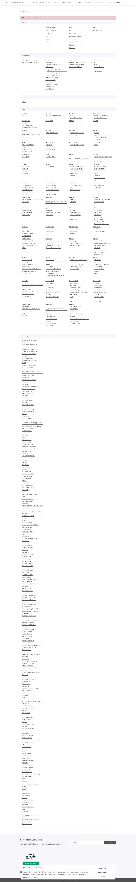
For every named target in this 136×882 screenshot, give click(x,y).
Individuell (96, 132)
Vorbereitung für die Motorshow (78, 229)
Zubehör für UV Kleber (75, 69)
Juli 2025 (71, 120)
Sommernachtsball (99, 201)
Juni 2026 (24, 113)
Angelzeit (96, 283)
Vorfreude (48, 328)
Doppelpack (49, 210)
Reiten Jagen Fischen (75, 212)
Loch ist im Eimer (74, 283)
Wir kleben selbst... (99, 229)
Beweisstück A (50, 287)
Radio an (24, 315)
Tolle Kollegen (73, 241)
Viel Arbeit (72, 262)
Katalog (48, 39)
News (109, 2)
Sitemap (71, 45)
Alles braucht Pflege (75, 214)
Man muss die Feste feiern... (101, 224)
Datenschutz (34, 877)
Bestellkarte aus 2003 (51, 205)
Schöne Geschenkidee (76, 118)
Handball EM (25, 287)
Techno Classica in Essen (76, 264)
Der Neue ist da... (50, 156)
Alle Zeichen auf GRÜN (28, 187)
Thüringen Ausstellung (100, 166)
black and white (98, 212)
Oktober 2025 (49, 120)
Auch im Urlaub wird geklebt (53, 247)
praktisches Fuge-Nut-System (54, 241)
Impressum (26, 877)
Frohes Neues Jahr (27, 151)
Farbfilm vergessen (27, 289)
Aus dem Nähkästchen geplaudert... (79, 319)
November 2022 (73, 226)
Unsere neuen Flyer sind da (53, 269)
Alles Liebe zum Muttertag (29, 271)
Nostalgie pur (26, 166)
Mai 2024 (24, 164)
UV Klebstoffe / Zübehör (52, 84)
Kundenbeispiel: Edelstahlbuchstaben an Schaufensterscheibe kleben (79, 159)
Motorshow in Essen (75, 287)
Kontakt (24, 194)
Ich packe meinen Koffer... (77, 123)
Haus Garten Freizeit (99, 177)
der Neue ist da (74, 233)
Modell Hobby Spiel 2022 (28, 241)
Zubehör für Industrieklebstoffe (54, 64)
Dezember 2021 (50, 281)
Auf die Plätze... (98, 301)
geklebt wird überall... (99, 159)
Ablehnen (102, 876)
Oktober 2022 (96, 226)
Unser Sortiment (98, 285)
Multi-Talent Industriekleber (53, 115)
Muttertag (25, 168)
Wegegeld (72, 199)
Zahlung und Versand (75, 36)
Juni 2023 (95, 197)
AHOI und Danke (50, 149)
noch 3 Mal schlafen (27, 233)
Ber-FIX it (48, 278)
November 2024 (73, 142)
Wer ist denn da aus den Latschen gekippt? (55, 308)
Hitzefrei (48, 321)
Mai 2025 (24, 130)
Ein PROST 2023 (26, 236)
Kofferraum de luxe (27, 291)
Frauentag (72, 175)
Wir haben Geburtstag (99, 219)
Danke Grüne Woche (27, 229)
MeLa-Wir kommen (27, 311)
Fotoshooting (97, 290)
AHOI (71, 296)
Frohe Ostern (49, 214)
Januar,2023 (25, 226)
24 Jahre (96, 173)
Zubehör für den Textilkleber (77, 62)
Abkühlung (73, 201)
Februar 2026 (72, 113)
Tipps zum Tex (26, 214)
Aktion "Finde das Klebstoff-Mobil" (55, 262)
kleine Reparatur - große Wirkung (31, 308)
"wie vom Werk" (74, 308)
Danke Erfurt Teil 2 (75, 173)
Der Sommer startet (99, 123)
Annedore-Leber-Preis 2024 (77, 171)
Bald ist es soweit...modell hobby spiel (32, 199)
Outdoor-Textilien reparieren (29, 62)
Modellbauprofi (98, 287)
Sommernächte (50, 259)
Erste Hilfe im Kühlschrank (77, 144)
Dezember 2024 (50, 142)
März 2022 (72, 257)
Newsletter (48, 42)
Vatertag (24, 171)
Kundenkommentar (75, 189)
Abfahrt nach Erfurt (99, 210)
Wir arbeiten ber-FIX (27, 192)
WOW (95, 273)
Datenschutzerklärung (47, 843)
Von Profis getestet (75, 323)
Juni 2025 (95, 120)
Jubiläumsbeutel (50, 243)
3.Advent (48, 290)
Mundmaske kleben (51, 27)
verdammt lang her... (28, 294)
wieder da (48, 264)
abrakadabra (73, 311)
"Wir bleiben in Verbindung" (29, 340)
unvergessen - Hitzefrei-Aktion (102, 199)
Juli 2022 (71, 238)
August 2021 (49, 304)
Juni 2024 (95, 154)
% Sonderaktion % (98, 71)
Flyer (47, 36)
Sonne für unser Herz (75, 147)
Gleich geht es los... (75, 294)
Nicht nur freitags (74, 290)
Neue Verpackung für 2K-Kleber (54, 245)
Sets (95, 62)
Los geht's (25, 147)
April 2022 (48, 257)
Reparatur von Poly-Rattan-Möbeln (103, 156)
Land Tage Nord (50, 316)
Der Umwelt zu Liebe (99, 231)
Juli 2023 (71, 197)
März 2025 (72, 130)
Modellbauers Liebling (76, 266)
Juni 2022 (95, 238)
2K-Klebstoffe (49, 67)
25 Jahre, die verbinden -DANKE (102, 135)
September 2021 (26, 304)
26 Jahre (72, 115)
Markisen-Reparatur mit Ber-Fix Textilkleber (77, 315)
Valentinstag (97, 175)
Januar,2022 (25, 281)
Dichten (96, 60)
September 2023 (26, 197)
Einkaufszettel (97, 259)
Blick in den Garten (27, 212)
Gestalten (96, 69)
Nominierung (73, 135)
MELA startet (25, 156)
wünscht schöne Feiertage (53, 229)
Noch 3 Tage (25, 231)
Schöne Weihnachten (51, 147)
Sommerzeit (73, 210)
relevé (71, 301)
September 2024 (26, 154)
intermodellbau (50, 166)
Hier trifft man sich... (75, 245)
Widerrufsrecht (73, 39)
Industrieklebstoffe (51, 62)
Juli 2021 (71, 304)
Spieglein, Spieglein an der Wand (78, 292)
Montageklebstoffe (50, 80)
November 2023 (73, 183)
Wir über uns (49, 33)
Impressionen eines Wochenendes (55, 275)
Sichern (96, 64)
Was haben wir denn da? (76, 243)
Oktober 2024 (96, 142)
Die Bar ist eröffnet (75, 204)
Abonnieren (110, 842)
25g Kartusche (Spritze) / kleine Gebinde (55, 69)
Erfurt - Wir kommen (99, 168)
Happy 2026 (25, 123)
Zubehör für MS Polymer (75, 67)
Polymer (96, 180)
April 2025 (48, 130)
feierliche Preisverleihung (77, 132)
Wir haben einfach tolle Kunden (102, 241)
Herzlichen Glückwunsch (52, 189)
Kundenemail (97, 262)
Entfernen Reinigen (99, 67)
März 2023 (72, 208)
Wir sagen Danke (26, 185)
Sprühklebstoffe (50, 89)
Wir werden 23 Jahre (99, 221)
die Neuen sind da (98, 161)
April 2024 (48, 164)
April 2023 (48, 208)
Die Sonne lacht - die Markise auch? (31, 269)
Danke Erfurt (73, 219)
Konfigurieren (102, 872)
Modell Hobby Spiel (99, 299)
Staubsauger (25, 262)
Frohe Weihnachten (27, 125)
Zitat (71, 187)
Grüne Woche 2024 (27, 189)
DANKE (48, 314)
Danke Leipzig (97, 214)
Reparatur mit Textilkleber (29, 245)
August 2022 (49, 238)
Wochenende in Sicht (75, 306)
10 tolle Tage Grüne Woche (101, 115)
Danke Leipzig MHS (99, 296)
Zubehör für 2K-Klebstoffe (54, 75)
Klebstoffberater (118, 2)
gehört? (24, 313)
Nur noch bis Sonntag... (52, 296)
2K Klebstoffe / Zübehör (52, 77)
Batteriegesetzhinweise (75, 42)
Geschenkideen (74, 299)
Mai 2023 (24, 208)
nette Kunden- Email (51, 273)
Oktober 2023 (96, 183)
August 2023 (49, 197)
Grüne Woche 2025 (27, 149)
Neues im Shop (26, 266)
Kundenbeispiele (26, 173)
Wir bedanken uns (98, 171)
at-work (48, 312)
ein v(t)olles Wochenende (76, 168)
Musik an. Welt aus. (51, 323)
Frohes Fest (49, 144)
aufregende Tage (98, 217)
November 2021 (73, 281)
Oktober (96, 144)
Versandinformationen (51, 30)
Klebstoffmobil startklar (28, 243)
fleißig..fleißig (49, 325)
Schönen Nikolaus (51, 194)
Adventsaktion (73, 231)
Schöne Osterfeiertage (52, 132)
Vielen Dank (97, 247)
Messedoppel (49, 135)
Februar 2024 (96, 164)
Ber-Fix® (24, 101)
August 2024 (49, 154)
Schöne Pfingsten (98, 254)
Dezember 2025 (26, 120)
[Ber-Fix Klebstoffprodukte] (6, 2)
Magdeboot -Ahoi (74, 269)
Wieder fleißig (26, 296)
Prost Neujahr (50, 283)
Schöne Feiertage (26, 210)
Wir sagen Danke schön (52, 292)
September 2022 (26, 238)
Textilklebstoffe (50, 86)
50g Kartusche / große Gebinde (55, 73)
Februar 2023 (96, 208)
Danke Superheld (27, 306)
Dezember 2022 (50, 226)
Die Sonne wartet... (99, 269)
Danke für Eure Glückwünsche (102, 264)
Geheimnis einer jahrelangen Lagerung (32, 284)
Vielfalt (48, 123)
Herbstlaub (97, 187)
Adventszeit (73, 285)
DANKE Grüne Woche (28, 144)
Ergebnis (24, 115)
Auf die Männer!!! (27, 259)
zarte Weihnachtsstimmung (77, 185)
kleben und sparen (99, 185)
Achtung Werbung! (99, 252)
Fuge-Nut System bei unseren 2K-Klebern (31, 135)
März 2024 (72, 164)
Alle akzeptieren (102, 868)
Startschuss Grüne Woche (100, 118)
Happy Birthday (98, 266)
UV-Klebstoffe (49, 82)
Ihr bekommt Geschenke (100, 137)
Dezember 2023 (50, 183)
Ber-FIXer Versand (74, 321)
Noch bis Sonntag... (51, 231)
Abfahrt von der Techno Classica (78, 259)
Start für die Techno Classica (53, 212)
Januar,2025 (25, 142)
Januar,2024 (25, 183)
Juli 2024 (71, 154)
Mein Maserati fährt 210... (100, 245)
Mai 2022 (24, 257)
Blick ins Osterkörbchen (52, 271)
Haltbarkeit (97, 294)
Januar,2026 (96, 113)
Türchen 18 (49, 192)
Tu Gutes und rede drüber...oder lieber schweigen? (56, 201)
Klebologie (96, 271)
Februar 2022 (96, 257)
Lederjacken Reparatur (100, 292)
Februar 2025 (96, 130)
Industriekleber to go (51, 319)
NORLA (24, 247)
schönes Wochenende (99, 250)
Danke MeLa (25, 201)
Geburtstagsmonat (99, 139)
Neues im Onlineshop (28, 264)
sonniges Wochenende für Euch (102, 243)
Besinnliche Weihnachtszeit (29, 127)
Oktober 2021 (96, 281)
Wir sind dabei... (26, 273)
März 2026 (48, 113)
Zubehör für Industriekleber (76, 64)
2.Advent (48, 294)
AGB (70, 30)
